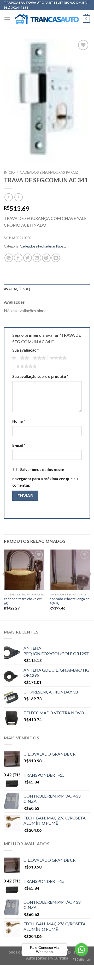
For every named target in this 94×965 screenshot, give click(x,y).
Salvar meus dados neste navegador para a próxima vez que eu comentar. (45, 477)
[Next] (90, 584)
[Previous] (3, 584)
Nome (18, 421)
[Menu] (7, 19)
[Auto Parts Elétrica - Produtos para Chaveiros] (47, 19)
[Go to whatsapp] (81, 949)
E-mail (18, 445)
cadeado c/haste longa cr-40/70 (70, 601)
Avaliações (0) (17, 289)
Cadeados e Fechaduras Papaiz (49, 172)
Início (9, 172)
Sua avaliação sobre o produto (40, 376)
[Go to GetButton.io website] (81, 959)
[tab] (47, 289)
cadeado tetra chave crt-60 (23, 601)
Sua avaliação (25, 350)
